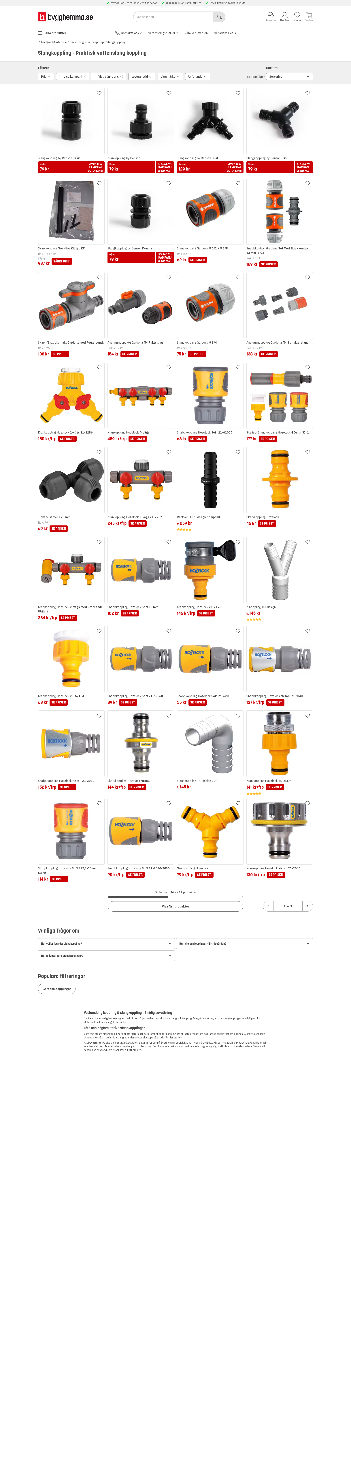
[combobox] (288, 906)
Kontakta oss (130, 33)
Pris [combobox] (43, 76)
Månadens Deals (225, 33)
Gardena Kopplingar (57, 989)
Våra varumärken (196, 33)
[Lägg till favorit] (99, 93)
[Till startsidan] (65, 16)
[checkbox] (72, 76)
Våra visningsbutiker (161, 33)
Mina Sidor (284, 20)
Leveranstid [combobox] (139, 76)
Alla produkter (55, 33)
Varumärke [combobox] (168, 76)
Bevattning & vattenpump (86, 42)
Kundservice (271, 20)
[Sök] (219, 17)
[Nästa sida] (308, 906)
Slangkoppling (116, 42)
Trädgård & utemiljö (54, 42)
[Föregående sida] (268, 906)
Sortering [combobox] (275, 76)
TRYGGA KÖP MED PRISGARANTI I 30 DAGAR (134, 3)
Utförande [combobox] (195, 76)
